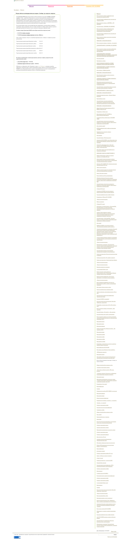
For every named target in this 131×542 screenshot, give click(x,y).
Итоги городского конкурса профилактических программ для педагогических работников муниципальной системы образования (105, 30)
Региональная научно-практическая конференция (105, 475)
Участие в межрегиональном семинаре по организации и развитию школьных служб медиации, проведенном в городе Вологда (107, 238)
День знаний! (99, 414)
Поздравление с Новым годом (102, 111)
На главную (16, 9)
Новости (22, 9)
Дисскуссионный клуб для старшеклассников (105, 289)
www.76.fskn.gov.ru (41, 66)
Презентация (99, 419)
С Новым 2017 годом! (101, 204)
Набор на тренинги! (100, 201)
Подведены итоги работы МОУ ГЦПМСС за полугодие (107, 391)
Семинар (98, 388)
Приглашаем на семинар (101, 60)
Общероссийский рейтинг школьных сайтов (105, 365)
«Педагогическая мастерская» (102, 199)
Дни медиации (99, 135)
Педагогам (51, 6)
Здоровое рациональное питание (103, 427)
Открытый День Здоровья (101, 462)
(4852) (108, 2)
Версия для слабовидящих (112, 536)
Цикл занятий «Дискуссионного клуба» (104, 287)
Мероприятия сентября (101, 341)
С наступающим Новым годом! (102, 269)
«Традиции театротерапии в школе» (103, 367)
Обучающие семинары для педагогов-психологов (106, 442)
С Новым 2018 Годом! (101, 188)
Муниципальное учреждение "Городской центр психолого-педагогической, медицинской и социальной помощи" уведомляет (107, 525)
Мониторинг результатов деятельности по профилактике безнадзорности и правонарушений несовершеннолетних (106, 83)
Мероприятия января (100, 332)
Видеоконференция (100, 386)
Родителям (70, 6)
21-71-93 (113, 2)
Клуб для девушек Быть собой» (102, 495)
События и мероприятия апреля (102, 425)
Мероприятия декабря (101, 334)
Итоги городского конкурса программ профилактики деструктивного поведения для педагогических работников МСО (106, 50)
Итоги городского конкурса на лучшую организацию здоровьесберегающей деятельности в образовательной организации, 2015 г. (107, 318)
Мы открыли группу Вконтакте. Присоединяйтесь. (106, 349)
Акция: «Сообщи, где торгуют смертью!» (104, 455)
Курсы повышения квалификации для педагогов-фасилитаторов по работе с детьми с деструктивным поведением (106, 283)
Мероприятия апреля (100, 321)
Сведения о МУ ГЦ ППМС (93, 6)
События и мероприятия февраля (103, 434)
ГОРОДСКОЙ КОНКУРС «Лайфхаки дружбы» (105, 90)
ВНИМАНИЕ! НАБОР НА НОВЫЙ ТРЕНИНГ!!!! (106, 153)
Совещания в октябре (100, 409)
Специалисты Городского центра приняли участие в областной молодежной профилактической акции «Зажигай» (106, 505)
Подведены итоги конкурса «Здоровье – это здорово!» (107, 400)
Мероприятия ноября (100, 336)
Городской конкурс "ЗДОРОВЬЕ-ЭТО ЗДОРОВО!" (106, 26)
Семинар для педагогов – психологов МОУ (105, 460)
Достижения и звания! (101, 451)
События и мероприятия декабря (103, 480)
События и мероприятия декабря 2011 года (105, 453)
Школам (31, 6)
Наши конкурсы (99, 471)
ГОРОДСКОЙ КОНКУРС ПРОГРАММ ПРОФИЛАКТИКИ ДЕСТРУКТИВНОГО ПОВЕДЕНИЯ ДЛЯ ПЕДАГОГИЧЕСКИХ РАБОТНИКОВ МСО (107, 55)
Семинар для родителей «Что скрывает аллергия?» (106, 257)
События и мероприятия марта (102, 432)
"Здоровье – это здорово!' (101, 402)
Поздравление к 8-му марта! (102, 384)
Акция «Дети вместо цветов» (102, 173)
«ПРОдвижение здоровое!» (102, 352)
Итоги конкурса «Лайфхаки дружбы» (103, 70)
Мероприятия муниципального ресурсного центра (106, 429)
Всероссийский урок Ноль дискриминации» (105, 175)
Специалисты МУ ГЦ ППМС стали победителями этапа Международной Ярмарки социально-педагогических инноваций (107, 141)
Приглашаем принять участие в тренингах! (104, 498)
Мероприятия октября (101, 339)
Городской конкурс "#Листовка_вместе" (104, 137)
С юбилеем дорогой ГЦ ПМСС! (102, 473)
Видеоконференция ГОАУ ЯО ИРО (103, 347)
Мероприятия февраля (101, 326)
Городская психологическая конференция (104, 407)
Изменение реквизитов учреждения (103, 267)
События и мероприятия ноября (102, 405)
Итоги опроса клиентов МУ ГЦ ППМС (104, 508)
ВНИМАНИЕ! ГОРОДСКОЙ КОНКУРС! (104, 40)
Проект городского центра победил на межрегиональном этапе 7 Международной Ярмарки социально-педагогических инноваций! (106, 273)
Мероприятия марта (100, 323)
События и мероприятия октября (103, 468)
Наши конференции (100, 448)
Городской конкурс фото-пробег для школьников (105, 314)
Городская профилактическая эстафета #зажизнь (105, 194)
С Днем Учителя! (100, 458)
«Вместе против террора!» (101, 167)
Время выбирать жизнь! (101, 98)
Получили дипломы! (100, 58)
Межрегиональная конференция (102, 398)
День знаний (99, 223)
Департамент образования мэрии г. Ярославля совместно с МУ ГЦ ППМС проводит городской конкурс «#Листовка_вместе (105, 146)
